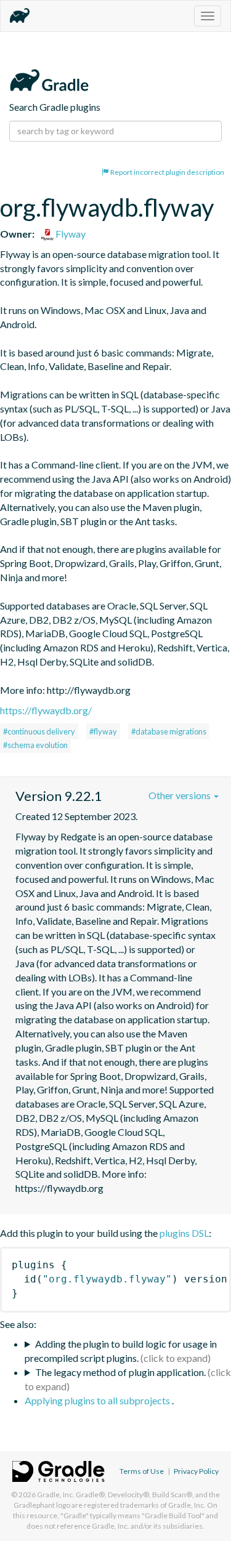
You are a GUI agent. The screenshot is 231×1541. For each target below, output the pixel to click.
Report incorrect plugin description (166, 172)
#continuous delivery (39, 731)
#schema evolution (35, 745)
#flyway (103, 731)
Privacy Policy (196, 1471)
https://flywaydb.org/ (46, 710)
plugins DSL (184, 1233)
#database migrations (168, 731)
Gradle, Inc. (56, 1494)
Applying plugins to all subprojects (98, 1400)
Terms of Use (142, 1471)
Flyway (70, 233)
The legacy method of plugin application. (120, 1372)
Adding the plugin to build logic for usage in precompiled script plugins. (121, 1351)
